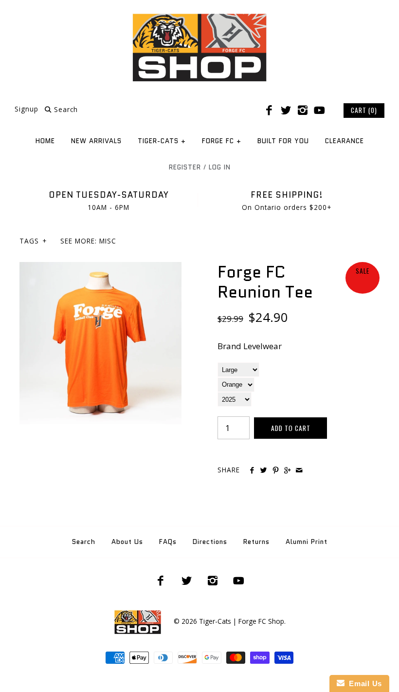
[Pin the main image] (275, 470)
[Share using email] (299, 470)
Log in (220, 167)
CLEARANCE (344, 141)
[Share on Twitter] (263, 470)
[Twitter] (285, 110)
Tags (33, 240)
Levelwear (262, 346)
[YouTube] (319, 110)
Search (83, 541)
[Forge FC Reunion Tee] (100, 268)
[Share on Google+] (287, 470)
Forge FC (221, 141)
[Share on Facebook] (251, 470)
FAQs (168, 541)
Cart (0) (364, 110)
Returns (256, 541)
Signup (26, 109)
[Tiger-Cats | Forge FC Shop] (199, 16)
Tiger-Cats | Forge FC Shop (241, 621)
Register (185, 167)
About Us (127, 541)
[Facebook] (269, 110)
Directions (210, 541)
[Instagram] (302, 110)
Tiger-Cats (162, 141)
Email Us (363, 683)
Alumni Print (306, 541)
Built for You (283, 141)
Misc (107, 240)
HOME (45, 141)
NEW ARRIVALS (96, 141)
